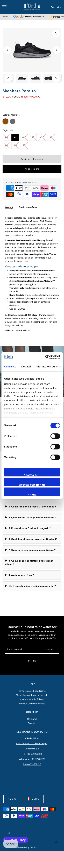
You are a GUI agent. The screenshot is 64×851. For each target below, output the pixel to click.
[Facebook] (29, 661)
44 (6, 145)
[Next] (57, 50)
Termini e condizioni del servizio (32, 695)
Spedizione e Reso (28, 207)
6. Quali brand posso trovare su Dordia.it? (33, 539)
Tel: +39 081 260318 (32, 754)
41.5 (24, 137)
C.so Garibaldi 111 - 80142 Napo (31, 743)
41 (15, 137)
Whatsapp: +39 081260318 (32, 759)
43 (51, 137)
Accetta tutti (32, 474)
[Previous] (7, 50)
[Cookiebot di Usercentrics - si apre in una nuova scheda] (45, 357)
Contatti (32, 723)
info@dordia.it (32, 748)
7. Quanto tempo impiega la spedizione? (32, 550)
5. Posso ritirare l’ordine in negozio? (30, 528)
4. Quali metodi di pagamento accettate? (32, 517)
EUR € (35, 799)
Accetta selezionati (32, 484)
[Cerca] (53, 7)
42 (33, 137)
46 (24, 145)
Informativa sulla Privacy (32, 699)
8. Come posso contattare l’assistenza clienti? (29, 562)
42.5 (42, 137)
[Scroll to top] (57, 842)
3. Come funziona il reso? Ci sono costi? (32, 506)
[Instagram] (34, 661)
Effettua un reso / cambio (32, 703)
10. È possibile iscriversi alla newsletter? (32, 586)
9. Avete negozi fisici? (21, 575)
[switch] (55, 436)
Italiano (12, 799)
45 (15, 145)
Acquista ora (32, 169)
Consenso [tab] (10, 366)
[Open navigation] (12, 7)
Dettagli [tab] (26, 366)
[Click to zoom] (56, 33)
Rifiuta (32, 494)
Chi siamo (32, 719)
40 (6, 137)
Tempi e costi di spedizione (32, 691)
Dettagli (9, 207)
